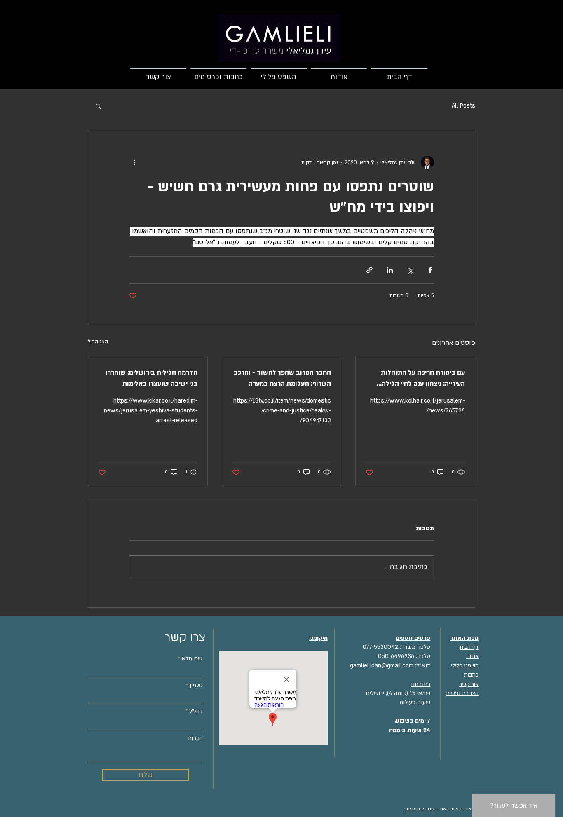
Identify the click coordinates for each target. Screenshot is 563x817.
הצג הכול (98, 341)
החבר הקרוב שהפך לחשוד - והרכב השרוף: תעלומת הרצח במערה (282, 378)
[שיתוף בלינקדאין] (390, 270)
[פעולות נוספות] (134, 162)
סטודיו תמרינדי (419, 808)
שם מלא (192, 658)
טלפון (196, 685)
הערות (195, 738)
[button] (98, 106)
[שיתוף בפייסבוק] (430, 270)
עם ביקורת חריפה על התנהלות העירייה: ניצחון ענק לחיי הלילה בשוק (423, 378)
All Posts (463, 106)
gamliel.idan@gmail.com (381, 666)
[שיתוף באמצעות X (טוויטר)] (410, 270)
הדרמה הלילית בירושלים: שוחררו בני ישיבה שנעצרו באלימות (151, 378)
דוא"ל (196, 711)
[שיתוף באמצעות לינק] (369, 270)
